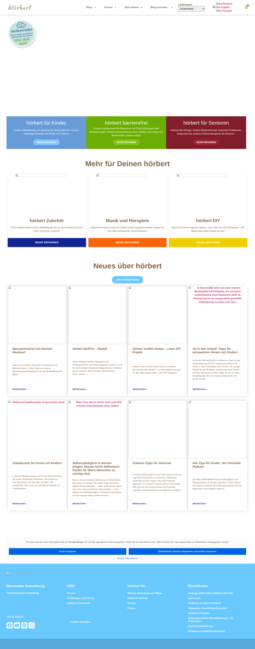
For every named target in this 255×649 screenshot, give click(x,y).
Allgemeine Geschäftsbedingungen (208, 608)
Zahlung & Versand (199, 613)
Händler (132, 603)
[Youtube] (17, 625)
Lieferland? (185, 4)
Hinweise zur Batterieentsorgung (206, 631)
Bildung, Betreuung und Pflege (145, 593)
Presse (131, 608)
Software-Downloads (78, 603)
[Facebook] (9, 625)
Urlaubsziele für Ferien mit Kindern (37, 463)
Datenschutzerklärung (200, 626)
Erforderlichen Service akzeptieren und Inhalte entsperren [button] (187, 551)
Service (108, 7)
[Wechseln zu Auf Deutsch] (224, 4)
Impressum (194, 598)
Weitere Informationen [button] (127, 558)
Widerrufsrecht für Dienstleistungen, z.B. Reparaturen (210, 619)
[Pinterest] (24, 625)
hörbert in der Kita (138, 598)
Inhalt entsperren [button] (67, 551)
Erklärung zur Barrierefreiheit (204, 603)
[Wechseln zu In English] (223, 7)
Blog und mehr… (160, 7)
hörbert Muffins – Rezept (89, 348)
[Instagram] (32, 625)
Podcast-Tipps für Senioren (152, 463)
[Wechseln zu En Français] (224, 11)
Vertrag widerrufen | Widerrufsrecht (210, 593)
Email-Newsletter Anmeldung (22, 593)
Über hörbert (131, 7)
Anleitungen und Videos (80, 598)
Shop (89, 7)
